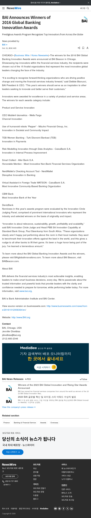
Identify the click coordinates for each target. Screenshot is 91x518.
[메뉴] (3, 8)
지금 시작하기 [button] (11, 452)
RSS (29, 378)
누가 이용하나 (66, 479)
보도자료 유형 (38, 492)
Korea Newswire (40, 55)
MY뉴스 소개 (66, 493)
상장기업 (36, 475)
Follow (84, 379)
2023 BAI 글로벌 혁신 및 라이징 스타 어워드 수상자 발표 (47, 396)
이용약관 (14, 509)
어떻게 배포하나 (67, 472)
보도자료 (37, 464)
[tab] (46, 464)
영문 (35, 479)
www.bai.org (25, 290)
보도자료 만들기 (39, 488)
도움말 (35, 495)
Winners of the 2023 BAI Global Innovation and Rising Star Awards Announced (52, 386)
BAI (4, 44)
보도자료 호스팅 (67, 500)
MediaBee (44, 509)
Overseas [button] (54, 422)
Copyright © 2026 (8, 514)
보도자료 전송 (66, 496)
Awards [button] (43, 422)
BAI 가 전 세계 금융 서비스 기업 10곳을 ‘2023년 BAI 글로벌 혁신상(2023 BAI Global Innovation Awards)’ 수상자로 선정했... (53, 401)
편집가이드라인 (24, 509)
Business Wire (22, 55)
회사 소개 (5, 509)
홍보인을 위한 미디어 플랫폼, (45, 3)
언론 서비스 (66, 489)
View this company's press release (18, 406)
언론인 (64, 485)
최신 (35, 468)
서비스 (64, 464)
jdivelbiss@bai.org (11, 334)
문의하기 (7, 485)
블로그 (35, 499)
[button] (78, 48)
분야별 (35, 472)
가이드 (36, 484)
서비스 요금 (66, 475)
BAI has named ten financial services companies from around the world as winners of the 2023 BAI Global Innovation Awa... (53, 392)
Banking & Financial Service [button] (25, 422)
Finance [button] (6, 422)
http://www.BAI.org (21, 317)
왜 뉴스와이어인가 (68, 468)
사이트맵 (35, 509)
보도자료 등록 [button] (10, 476)
